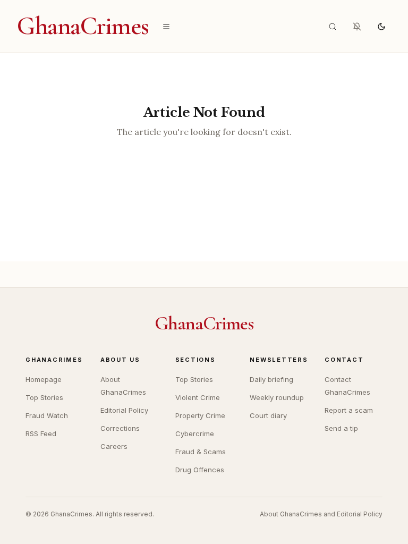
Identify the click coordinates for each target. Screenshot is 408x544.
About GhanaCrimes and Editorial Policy (321, 514)
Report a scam (349, 410)
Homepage (44, 379)
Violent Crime (197, 397)
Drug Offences (199, 469)
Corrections (120, 428)
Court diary (268, 415)
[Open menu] (166, 26)
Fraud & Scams (200, 451)
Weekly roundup (277, 397)
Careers (114, 446)
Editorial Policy (124, 410)
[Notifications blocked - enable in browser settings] (357, 26)
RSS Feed (41, 433)
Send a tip (341, 428)
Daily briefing (271, 379)
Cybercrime (194, 433)
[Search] (332, 26)
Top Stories (44, 397)
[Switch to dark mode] (381, 26)
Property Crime (200, 415)
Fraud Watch (47, 415)
